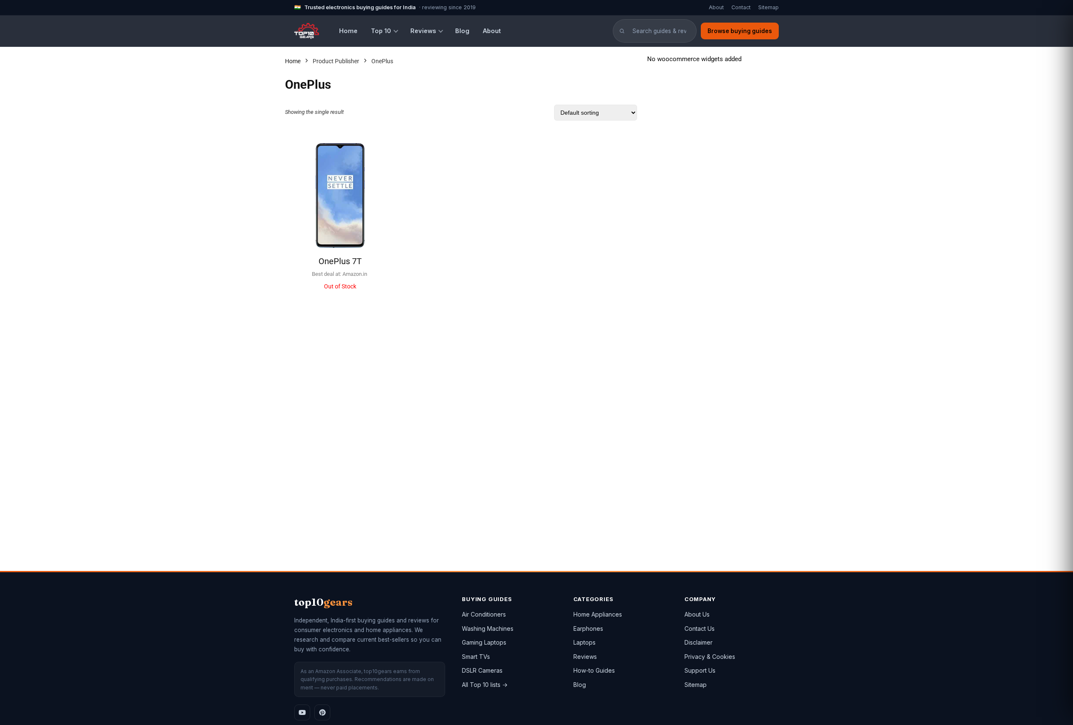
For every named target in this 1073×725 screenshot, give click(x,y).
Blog (462, 30)
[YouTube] (302, 712)
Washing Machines (487, 628)
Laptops (584, 642)
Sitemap (768, 7)
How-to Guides (594, 670)
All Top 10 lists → (485, 684)
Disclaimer (698, 642)
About (716, 7)
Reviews (423, 30)
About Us (697, 614)
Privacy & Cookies (709, 656)
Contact (741, 7)
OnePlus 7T (340, 261)
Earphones (588, 628)
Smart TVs (476, 656)
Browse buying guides (740, 31)
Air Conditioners (484, 614)
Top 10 (381, 30)
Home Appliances (597, 614)
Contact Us (699, 628)
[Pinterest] (322, 712)
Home (348, 30)
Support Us (699, 670)
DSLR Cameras (482, 670)
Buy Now (340, 298)
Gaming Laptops (484, 642)
